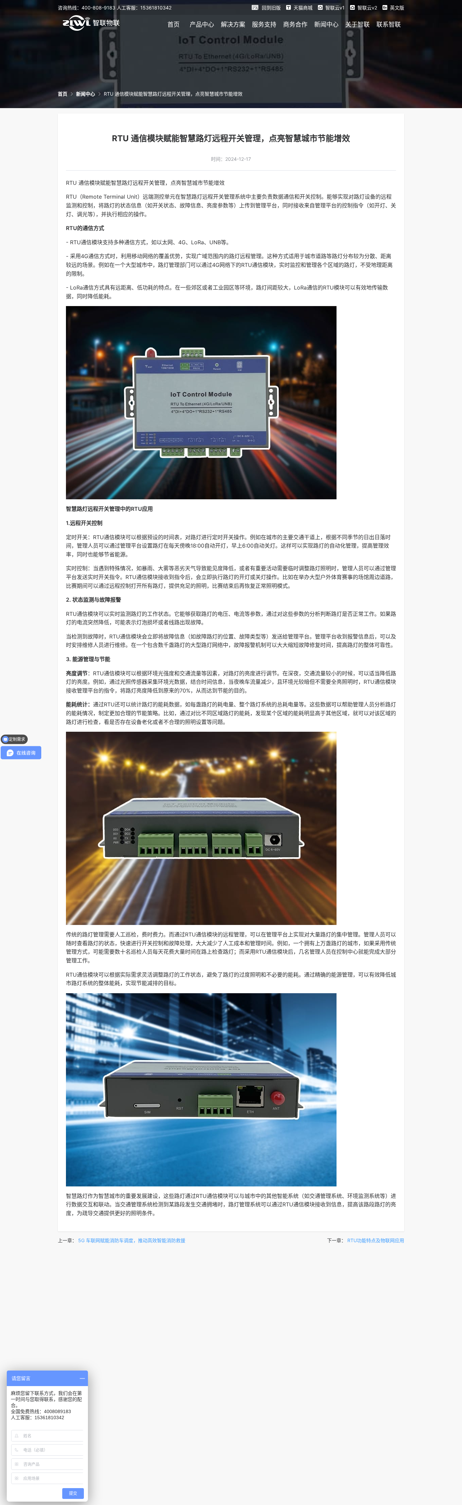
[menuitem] (173, 24)
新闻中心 (326, 24)
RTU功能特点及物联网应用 (375, 1240)
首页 (173, 24)
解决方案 (233, 24)
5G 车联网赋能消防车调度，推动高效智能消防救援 (131, 1240)
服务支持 (264, 24)
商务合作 (295, 24)
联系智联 (388, 24)
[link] (62, 94)
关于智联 (357, 24)
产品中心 (202, 24)
